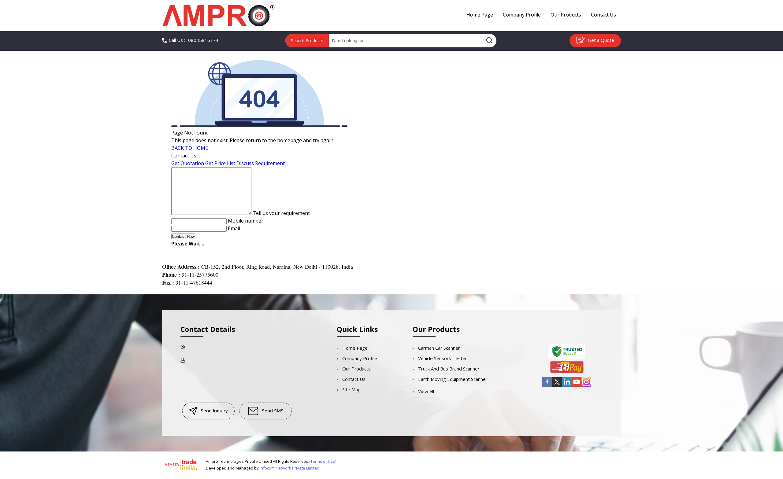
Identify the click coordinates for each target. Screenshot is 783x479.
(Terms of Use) (322, 461)
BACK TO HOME (189, 148)
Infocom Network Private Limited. (290, 468)
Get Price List (220, 163)
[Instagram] (586, 385)
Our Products (566, 14)
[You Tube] (576, 385)
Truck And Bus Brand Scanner (449, 369)
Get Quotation (187, 163)
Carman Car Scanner (439, 348)
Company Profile (522, 14)
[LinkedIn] (567, 385)
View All (426, 391)
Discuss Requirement (260, 163)
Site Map (351, 389)
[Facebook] (547, 385)
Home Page (479, 14)
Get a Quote (600, 40)
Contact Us (603, 14)
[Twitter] (557, 385)
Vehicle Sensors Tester (442, 358)
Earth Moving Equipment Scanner (453, 379)
